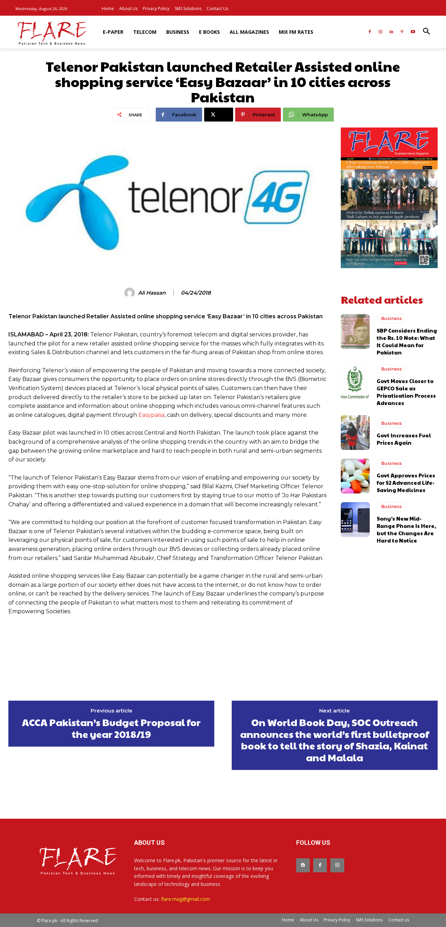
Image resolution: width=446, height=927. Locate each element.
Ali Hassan (152, 293)
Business (391, 318)
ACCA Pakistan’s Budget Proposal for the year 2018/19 (111, 728)
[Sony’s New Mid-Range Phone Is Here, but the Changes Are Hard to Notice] (355, 519)
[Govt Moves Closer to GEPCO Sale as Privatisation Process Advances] (355, 382)
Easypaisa (151, 415)
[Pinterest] (402, 32)
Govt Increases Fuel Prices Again (404, 438)
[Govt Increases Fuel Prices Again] (355, 432)
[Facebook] (370, 32)
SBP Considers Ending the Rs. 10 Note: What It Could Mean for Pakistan (407, 341)
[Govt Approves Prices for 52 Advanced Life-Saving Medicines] (355, 476)
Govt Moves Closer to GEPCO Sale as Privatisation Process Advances (406, 391)
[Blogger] (303, 865)
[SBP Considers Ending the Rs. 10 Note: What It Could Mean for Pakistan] (355, 331)
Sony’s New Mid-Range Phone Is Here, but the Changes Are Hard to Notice (406, 529)
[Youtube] (413, 32)
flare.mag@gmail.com (185, 899)
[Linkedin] (391, 32)
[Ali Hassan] (130, 293)
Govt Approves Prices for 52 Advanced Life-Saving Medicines (406, 482)
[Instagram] (381, 32)
